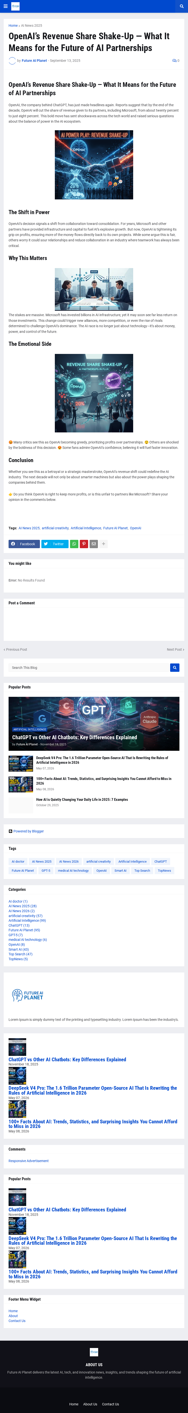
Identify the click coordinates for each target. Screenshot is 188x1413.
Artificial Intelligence (86, 528)
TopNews (164, 870)
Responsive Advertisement (29, 1161)
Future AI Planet (115, 528)
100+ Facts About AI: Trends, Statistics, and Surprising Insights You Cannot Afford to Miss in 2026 (103, 781)
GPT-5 (46, 870)
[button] (5, 6)
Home (13, 25)
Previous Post (16, 649)
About (13, 1316)
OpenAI (135, 528)
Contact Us (17, 1321)
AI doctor (18, 861)
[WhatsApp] (74, 544)
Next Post (174, 649)
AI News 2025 (31, 25)
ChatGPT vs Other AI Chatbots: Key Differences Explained (74, 737)
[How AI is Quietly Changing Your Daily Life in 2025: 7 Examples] (21, 805)
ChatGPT (160, 861)
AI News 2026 (69, 861)
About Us (90, 1404)
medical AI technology (73, 870)
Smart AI (121, 870)
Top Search (142, 870)
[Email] (94, 544)
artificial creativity (55, 528)
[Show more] (103, 544)
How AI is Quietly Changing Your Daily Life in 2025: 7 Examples (82, 799)
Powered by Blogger (28, 831)
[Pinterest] (84, 544)
